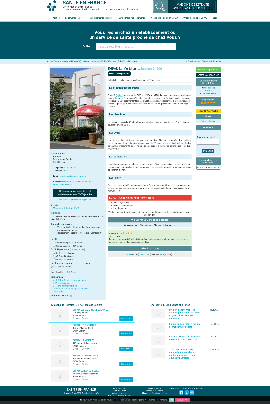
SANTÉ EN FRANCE (81, 390)
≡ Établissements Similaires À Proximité (203, 61)
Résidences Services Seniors (119, 396)
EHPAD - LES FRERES (83, 340)
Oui (152, 80)
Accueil (56, 18)
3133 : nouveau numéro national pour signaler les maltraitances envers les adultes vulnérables (182, 353)
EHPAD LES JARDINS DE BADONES (90, 309)
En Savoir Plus (182, 400)
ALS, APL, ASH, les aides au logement (69, 280)
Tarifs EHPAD (59, 291)
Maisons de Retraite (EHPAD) (66, 208)
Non (158, 80)
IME (119, 391)
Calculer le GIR (77, 249)
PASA (209, 90)
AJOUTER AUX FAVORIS (208, 111)
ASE (114, 388)
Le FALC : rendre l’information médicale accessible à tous (184, 338)
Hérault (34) (75, 61)
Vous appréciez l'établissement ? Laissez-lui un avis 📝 (149, 225)
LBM (124, 391)
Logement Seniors (73, 18)
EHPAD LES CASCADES (84, 325)
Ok (171, 400)
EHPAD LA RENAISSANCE (85, 355)
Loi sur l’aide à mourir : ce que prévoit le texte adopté (184, 325)
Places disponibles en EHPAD (164, 18)
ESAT (115, 391)
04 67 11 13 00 (70, 170)
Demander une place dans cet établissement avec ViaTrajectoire (75, 193)
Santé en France (208, 121)
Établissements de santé (100, 18)
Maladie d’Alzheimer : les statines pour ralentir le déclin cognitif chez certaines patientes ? (184, 314)
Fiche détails (126, 318)
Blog (215, 18)
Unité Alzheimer (209, 93)
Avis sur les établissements (132, 18)
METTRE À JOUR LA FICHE (208, 75)
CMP (124, 388)
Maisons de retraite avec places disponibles (72, 288)
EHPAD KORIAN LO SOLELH (86, 371)
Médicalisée (209, 88)
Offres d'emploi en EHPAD (195, 18)
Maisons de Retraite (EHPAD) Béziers (99, 61)
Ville (87, 46)
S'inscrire (208, 151)
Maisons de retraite (119, 393)
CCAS (119, 388)
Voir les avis (208, 99)
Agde (128, 254)
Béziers (119, 95)
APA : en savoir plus (61, 283)
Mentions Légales (160, 393)
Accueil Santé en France (57, 61)
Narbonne (145, 254)
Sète (161, 254)
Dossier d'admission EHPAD (65, 286)
